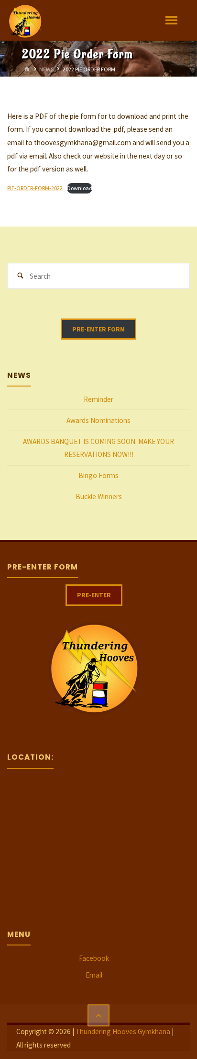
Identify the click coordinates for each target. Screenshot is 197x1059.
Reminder (98, 399)
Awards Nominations (98, 420)
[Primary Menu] (171, 20)
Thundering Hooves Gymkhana (123, 1031)
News (46, 68)
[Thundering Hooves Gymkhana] (25, 20)
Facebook (94, 958)
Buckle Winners (99, 496)
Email (94, 974)
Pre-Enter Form (98, 329)
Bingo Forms (98, 475)
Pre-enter (94, 595)
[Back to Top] (98, 1015)
